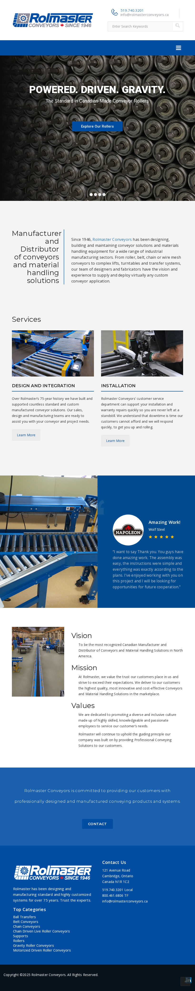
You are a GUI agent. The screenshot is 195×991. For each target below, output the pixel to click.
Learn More (26, 435)
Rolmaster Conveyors (112, 239)
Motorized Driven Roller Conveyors (42, 950)
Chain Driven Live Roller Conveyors (41, 931)
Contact (97, 824)
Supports (20, 935)
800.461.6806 (112, 895)
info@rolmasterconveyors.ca (145, 14)
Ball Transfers (24, 916)
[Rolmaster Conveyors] (53, 19)
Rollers (18, 940)
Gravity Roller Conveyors (33, 945)
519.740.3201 (132, 10)
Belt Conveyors (25, 921)
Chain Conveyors (26, 926)
